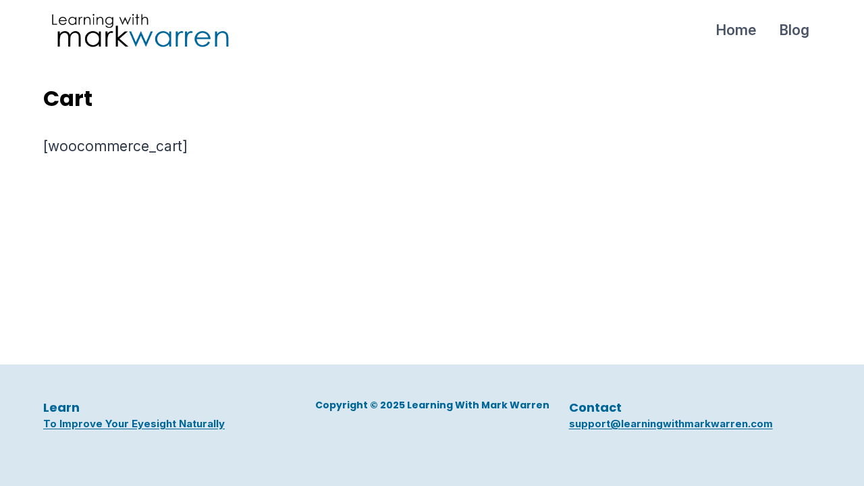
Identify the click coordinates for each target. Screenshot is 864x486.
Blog (794, 30)
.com (760, 423)
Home (736, 30)
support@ (595, 423)
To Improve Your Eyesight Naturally (134, 423)
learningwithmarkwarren (684, 423)
